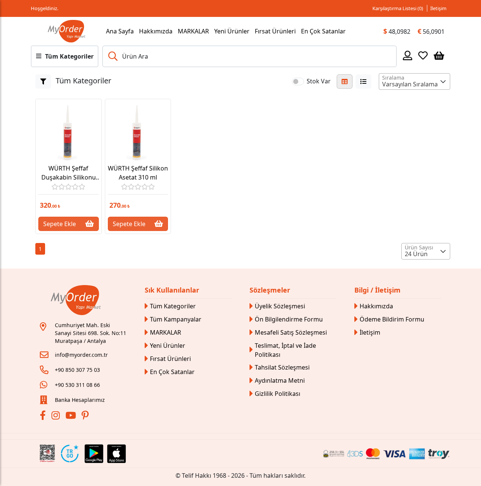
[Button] (43, 81)
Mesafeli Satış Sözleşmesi (291, 332)
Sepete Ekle (59, 224)
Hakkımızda (155, 31)
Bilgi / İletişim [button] (377, 289)
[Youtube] (71, 416)
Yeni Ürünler (232, 31)
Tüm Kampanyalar (175, 319)
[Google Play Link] (94, 453)
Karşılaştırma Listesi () (397, 8)
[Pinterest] (86, 416)
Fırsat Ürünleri (275, 31)
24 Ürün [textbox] (416, 254)
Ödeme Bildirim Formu (392, 319)
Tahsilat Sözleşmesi (282, 367)
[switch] (298, 81)
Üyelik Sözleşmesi (280, 306)
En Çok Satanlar (323, 31)
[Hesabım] (407, 55)
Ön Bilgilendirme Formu (289, 319)
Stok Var (319, 81)
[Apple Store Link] (116, 453)
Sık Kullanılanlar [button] (172, 289)
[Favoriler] (423, 55)
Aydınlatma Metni (280, 380)
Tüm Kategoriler (173, 306)
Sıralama (393, 77)
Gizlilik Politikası (277, 393)
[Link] (66, 31)
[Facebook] (44, 416)
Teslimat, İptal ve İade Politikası (285, 350)
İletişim (438, 8)
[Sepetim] (439, 55)
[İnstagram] (56, 416)
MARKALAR (193, 31)
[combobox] (414, 81)
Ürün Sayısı (419, 247)
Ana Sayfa (120, 31)
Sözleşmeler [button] (270, 289)
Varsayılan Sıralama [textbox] (410, 84)
